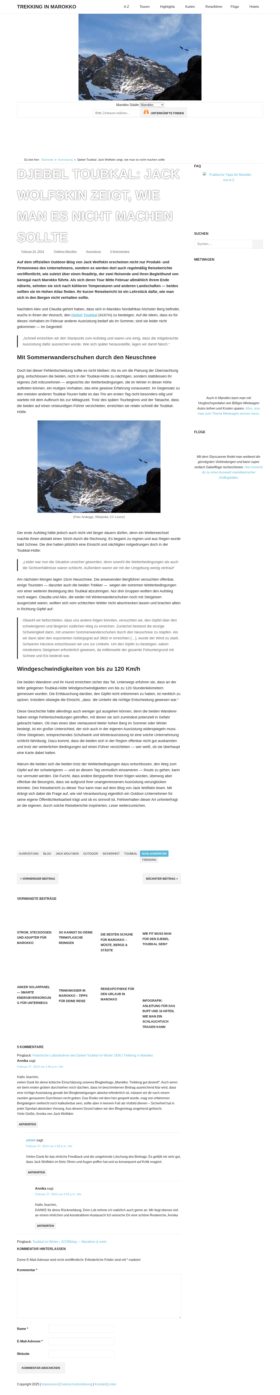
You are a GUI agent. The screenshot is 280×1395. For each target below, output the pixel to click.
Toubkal (130, 853)
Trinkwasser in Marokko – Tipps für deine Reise (73, 996)
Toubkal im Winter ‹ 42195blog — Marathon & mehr (69, 1241)
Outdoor (90, 853)
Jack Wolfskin (67, 853)
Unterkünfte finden (167, 113)
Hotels (254, 6)
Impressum (50, 1384)
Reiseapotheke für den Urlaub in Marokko (117, 994)
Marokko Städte (127, 105)
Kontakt (100, 1384)
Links (112, 1384)
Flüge (235, 6)
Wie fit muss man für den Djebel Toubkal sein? (156, 939)
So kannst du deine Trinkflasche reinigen (76, 938)
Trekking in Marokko (46, 6)
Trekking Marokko (65, 251)
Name (22, 1329)
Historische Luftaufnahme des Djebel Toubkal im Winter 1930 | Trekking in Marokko (92, 1055)
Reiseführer (213, 6)
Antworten (27, 1124)
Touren (145, 6)
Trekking (149, 859)
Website (23, 1354)
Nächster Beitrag (160, 878)
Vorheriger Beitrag (38, 878)
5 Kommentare (120, 251)
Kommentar (27, 1270)
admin (31, 1140)
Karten (190, 6)
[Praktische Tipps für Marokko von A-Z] (228, 180)
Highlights (167, 6)
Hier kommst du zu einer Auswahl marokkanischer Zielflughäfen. (232, 472)
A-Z (126, 6)
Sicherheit (111, 853)
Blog (47, 853)
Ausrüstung (93, 251)
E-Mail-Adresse (30, 1341)
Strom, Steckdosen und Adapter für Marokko (34, 938)
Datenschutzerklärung (76, 1384)
